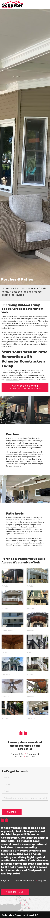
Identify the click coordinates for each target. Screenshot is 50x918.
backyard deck (12, 380)
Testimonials (15, 892)
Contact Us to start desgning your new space (25, 387)
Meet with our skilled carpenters (24, 530)
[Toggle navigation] (45, 5)
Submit (11, 812)
